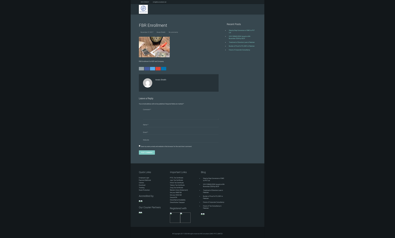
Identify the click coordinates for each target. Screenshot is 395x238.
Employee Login (144, 178)
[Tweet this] (152, 68)
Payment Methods (145, 180)
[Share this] (147, 68)
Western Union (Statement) (179, 190)
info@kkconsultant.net (159, 2)
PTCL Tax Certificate (176, 178)
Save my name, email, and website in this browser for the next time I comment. (166, 146)
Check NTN (173, 197)
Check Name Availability (177, 200)
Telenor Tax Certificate (177, 185)
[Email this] (141, 68)
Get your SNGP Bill (176, 192)
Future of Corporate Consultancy (239, 50)
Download (142, 185)
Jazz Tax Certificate (176, 180)
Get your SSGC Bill (176, 195)
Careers (141, 183)
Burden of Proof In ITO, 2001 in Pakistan (242, 46)
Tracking (141, 187)
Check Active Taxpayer (177, 202)
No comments (173, 32)
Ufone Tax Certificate (177, 183)
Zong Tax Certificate (176, 187)
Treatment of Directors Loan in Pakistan (242, 42)
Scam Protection (144, 190)
